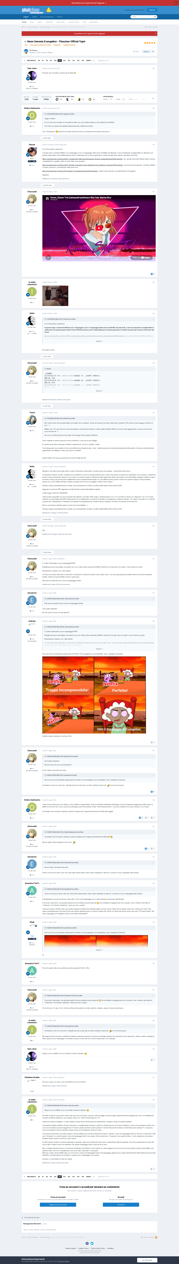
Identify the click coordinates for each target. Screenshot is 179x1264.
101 (60, 60)
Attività (34, 17)
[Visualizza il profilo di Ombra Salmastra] (32, 115)
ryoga (65, 114)
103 (69, 60)
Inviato (51, 68)
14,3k (33, 331)
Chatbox (59, 17)
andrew (32, 621)
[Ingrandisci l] (94, 695)
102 (64, 60)
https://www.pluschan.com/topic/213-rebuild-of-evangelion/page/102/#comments (70, 171)
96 (39, 60)
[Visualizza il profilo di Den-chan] (32, 75)
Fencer (32, 144)
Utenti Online (61, 22)
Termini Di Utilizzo (63, 1261)
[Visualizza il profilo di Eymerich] (32, 600)
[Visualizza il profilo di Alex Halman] (57, 99)
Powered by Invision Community (89, 1252)
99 (51, 60)
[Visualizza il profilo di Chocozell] (89, 99)
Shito (32, 313)
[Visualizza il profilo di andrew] (32, 628)
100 (55, 60)
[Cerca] (155, 16)
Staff (84, 22)
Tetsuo (34, 50)
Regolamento (94, 22)
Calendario (49, 22)
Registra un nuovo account (58, 1204)
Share (136, 51)
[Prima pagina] (24, 60)
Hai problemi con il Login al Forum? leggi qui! (88, 3)
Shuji (32, 922)
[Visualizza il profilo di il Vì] (79, 99)
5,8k (32, 611)
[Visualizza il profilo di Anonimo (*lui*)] (32, 890)
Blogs (32, 22)
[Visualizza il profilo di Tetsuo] (26, 51)
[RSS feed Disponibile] (156, 1237)
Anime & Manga (47, 52)
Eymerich (32, 593)
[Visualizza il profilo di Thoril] (32, 420)
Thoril (32, 413)
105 (78, 60)
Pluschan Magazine (47, 17)
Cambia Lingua (70, 1248)
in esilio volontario (32, 283)
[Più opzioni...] (154, 68)
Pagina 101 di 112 (103, 60)
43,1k (32, 943)
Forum (24, 22)
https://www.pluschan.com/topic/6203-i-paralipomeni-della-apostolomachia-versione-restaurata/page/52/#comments (82, 159)
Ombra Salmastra (32, 108)
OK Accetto (148, 1260)
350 (32, 430)
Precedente (31, 60)
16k (32, 210)
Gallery (39, 22)
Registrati (152, 10)
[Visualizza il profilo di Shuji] (32, 929)
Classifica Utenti (74, 22)
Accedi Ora (121, 1204)
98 (47, 60)
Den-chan (32, 68)
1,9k (32, 126)
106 (83, 60)
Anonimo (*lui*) (32, 883)
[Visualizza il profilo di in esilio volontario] (32, 291)
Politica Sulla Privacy (98, 1248)
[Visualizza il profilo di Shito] (67, 99)
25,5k (33, 165)
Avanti (88, 60)
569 (32, 639)
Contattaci (110, 1248)
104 (73, 60)
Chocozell (32, 192)
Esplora (26, 17)
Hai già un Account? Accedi (134, 10)
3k (33, 302)
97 (43, 60)
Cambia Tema (83, 1248)
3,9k (32, 86)
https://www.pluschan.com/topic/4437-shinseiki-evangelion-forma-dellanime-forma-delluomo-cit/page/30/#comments (82, 165)
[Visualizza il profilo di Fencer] (32, 152)
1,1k (32, 901)
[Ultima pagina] (93, 60)
